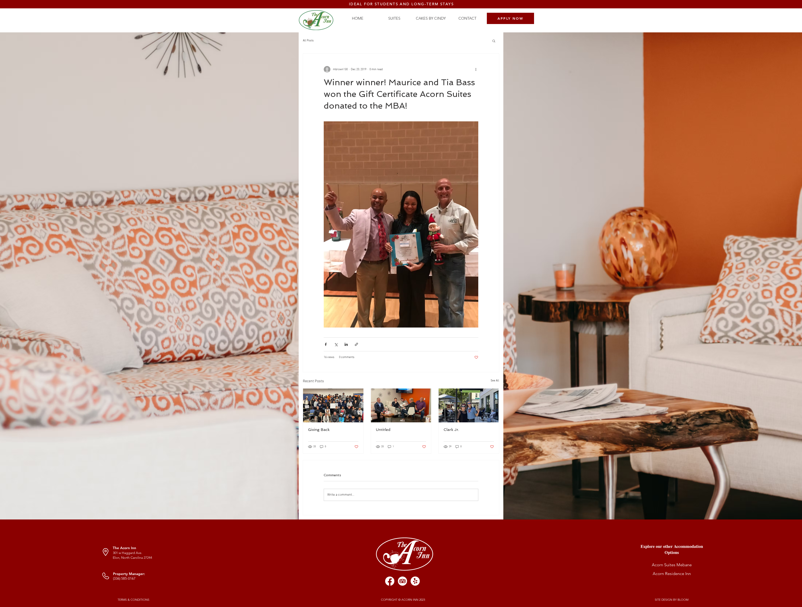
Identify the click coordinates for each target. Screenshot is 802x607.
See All (495, 380)
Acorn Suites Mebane (672, 564)
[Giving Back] (333, 405)
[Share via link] (356, 344)
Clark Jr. (451, 429)
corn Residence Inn (673, 573)
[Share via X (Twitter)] (336, 344)
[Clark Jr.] (469, 405)
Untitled (383, 429)
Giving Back (319, 429)
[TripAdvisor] (402, 581)
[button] (494, 40)
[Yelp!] (415, 581)
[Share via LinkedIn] (346, 344)
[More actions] (475, 69)
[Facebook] (389, 581)
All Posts (308, 40)
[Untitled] (401, 405)
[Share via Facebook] (326, 344)
